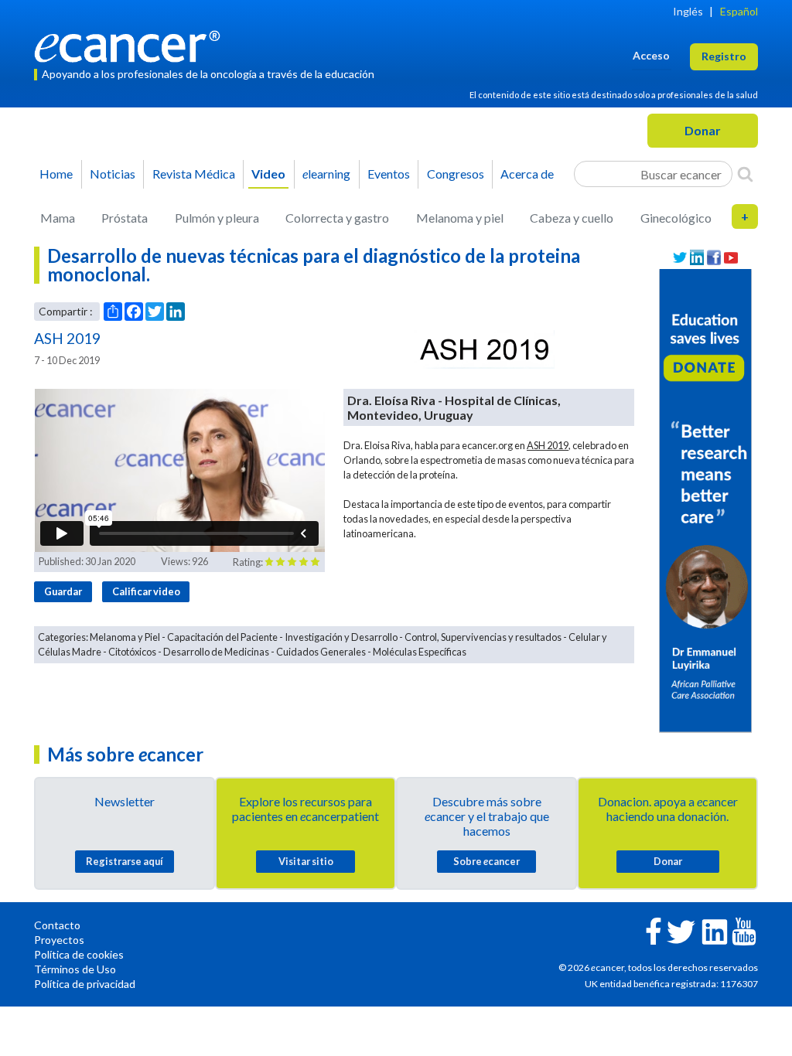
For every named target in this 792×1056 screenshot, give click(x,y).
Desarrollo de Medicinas (216, 652)
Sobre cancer (486, 861)
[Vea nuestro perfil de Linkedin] (697, 257)
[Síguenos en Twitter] (680, 257)
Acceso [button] (651, 55)
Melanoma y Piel (125, 637)
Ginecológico (676, 217)
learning (326, 173)
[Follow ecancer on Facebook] (653, 929)
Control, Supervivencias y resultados (483, 637)
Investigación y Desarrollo (341, 637)
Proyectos (59, 939)
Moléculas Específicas (419, 652)
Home (56, 173)
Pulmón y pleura (217, 217)
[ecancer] (131, 44)
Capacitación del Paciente (222, 637)
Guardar (63, 591)
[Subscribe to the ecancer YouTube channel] (744, 930)
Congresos (455, 173)
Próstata (124, 217)
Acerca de (527, 173)
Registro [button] (724, 56)
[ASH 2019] (484, 349)
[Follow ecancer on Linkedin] (714, 930)
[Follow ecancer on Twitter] (681, 930)
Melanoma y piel (460, 217)
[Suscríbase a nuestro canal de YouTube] (731, 257)
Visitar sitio (305, 861)
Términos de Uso (75, 969)
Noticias (112, 173)
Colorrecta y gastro (337, 217)
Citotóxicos (132, 652)
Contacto (57, 925)
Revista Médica (193, 173)
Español (739, 11)
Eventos (388, 173)
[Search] (745, 174)
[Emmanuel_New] (705, 499)
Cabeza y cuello (571, 217)
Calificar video (146, 591)
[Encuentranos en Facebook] (714, 257)
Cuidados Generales (321, 652)
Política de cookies (79, 954)
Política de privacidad (84, 983)
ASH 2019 (547, 445)
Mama (57, 217)
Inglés (688, 11)
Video (268, 173)
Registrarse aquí (124, 861)
